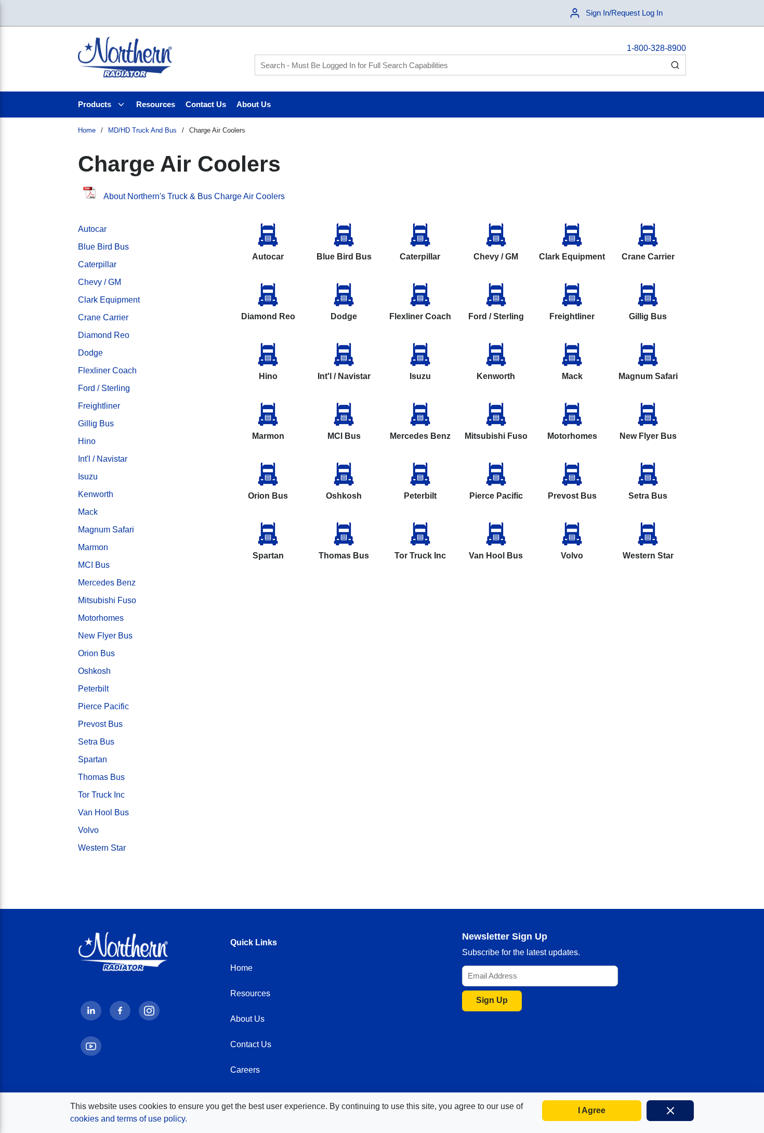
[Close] (670, 1110)
